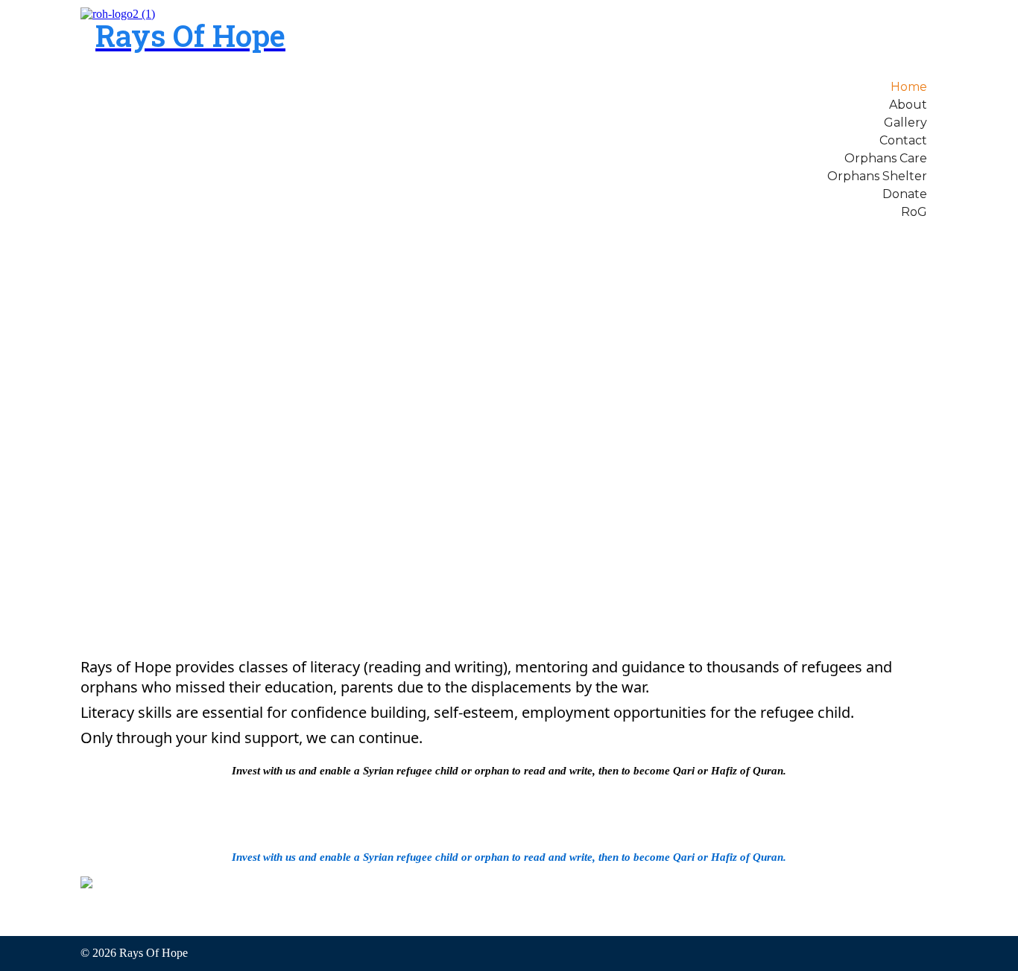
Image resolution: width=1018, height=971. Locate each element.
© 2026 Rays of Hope (134, 952)
